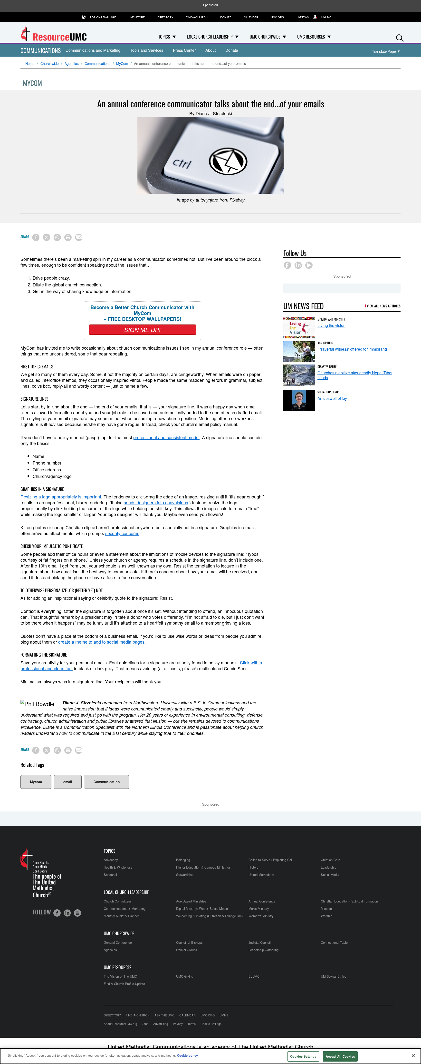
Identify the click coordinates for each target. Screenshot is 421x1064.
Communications (40, 50)
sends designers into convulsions (156, 502)
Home (30, 63)
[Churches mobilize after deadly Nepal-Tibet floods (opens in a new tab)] (299, 375)
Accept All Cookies (340, 1056)
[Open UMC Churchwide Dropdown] (284, 36)
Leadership (328, 867)
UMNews (303, 17)
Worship (326, 915)
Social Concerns (328, 391)
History (253, 867)
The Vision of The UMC (120, 976)
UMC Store (137, 17)
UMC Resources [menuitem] (311, 36)
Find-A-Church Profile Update (124, 983)
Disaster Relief (326, 366)
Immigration (325, 342)
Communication (107, 781)
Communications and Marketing (93, 50)
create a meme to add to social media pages (101, 641)
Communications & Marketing (124, 908)
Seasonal (110, 874)
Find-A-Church (197, 17)
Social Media (330, 874)
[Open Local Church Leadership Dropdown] (237, 36)
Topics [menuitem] (164, 36)
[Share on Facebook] (35, 237)
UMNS (224, 1015)
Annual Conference (262, 901)
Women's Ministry (261, 915)
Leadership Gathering (263, 949)
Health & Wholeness (118, 867)
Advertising (160, 1023)
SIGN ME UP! (142, 329)
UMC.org (277, 17)
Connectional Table (334, 942)
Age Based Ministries (191, 901)
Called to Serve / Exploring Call (271, 859)
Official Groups (186, 949)
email (67, 781)
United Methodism (261, 874)
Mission (326, 908)
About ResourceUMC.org (120, 1023)
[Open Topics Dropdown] (174, 36)
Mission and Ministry (331, 319)
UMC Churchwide (119, 933)
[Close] (413, 1055)
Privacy (178, 1023)
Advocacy (111, 859)
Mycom (36, 781)
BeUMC (254, 976)
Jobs (145, 1023)
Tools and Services (146, 50)
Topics (109, 851)
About (210, 50)
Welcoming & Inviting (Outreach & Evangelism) (209, 915)
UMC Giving (184, 976)
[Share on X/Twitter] (46, 237)
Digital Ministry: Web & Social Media (202, 908)
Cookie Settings (211, 1023)
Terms (192, 1023)
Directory (165, 17)
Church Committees (118, 901)
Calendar (251, 17)
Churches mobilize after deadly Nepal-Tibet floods (354, 375)
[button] (399, 36)
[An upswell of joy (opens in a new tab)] (299, 400)
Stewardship (184, 874)
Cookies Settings (303, 1056)
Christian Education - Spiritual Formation (349, 901)
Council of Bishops (189, 942)
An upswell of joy (332, 398)
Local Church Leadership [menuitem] (210, 36)
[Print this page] (68, 237)
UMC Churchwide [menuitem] (265, 36)
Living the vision (331, 325)
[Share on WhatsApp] (57, 237)
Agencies (72, 63)
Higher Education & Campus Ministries (203, 867)
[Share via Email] (78, 237)
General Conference (118, 942)
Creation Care (330, 859)
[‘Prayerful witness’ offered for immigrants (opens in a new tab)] (299, 351)
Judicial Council (260, 942)
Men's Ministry (259, 908)
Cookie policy (187, 1055)
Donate (225, 17)
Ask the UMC (164, 1015)
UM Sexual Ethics (333, 976)
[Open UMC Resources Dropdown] (329, 36)
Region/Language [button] (103, 17)
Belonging (183, 859)
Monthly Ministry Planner (121, 915)
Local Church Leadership (126, 892)
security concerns (122, 533)
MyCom (122, 63)
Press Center (184, 50)
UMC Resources (118, 967)
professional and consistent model (166, 437)
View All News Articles (384, 305)
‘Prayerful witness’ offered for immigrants (352, 349)
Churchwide (49, 63)
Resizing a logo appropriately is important (60, 496)
